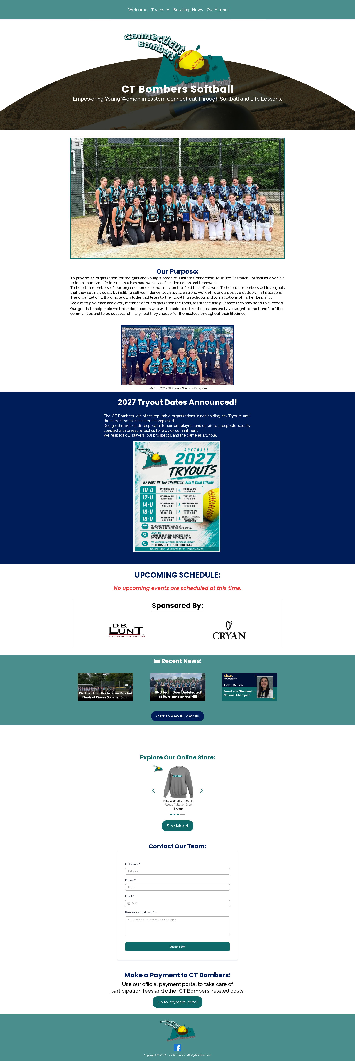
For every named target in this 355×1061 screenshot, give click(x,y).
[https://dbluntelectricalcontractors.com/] (126, 630)
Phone (130, 880)
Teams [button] (158, 9)
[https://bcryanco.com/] (229, 630)
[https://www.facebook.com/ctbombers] (177, 1047)
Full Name (132, 864)
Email (129, 896)
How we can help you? (141, 912)
